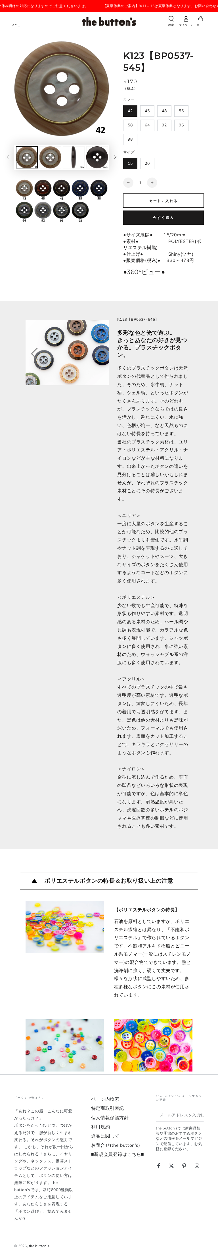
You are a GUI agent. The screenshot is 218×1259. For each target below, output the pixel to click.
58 (130, 125)
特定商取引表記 (107, 1108)
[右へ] (115, 157)
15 (130, 163)
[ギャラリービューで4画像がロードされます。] (97, 157)
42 (130, 111)
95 (181, 125)
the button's (39, 1246)
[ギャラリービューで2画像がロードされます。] (50, 157)
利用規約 (100, 1127)
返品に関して (105, 1136)
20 (147, 163)
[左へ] (8, 157)
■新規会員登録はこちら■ (117, 1154)
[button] (171, 22)
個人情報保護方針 (110, 1118)
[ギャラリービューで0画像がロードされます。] (27, 157)
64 (147, 125)
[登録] (200, 1115)
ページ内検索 (105, 1099)
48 (164, 111)
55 (181, 111)
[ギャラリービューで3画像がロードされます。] (74, 157)
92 (164, 125)
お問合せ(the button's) (115, 1145)
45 (147, 111)
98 (130, 139)
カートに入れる (163, 201)
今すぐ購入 (163, 217)
